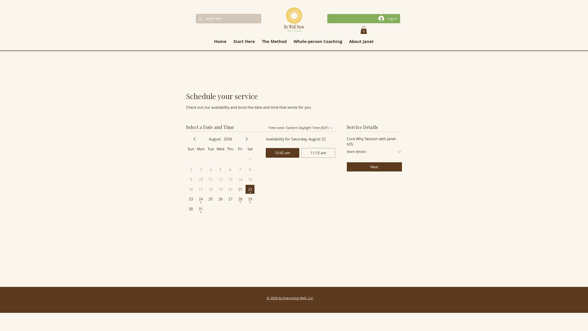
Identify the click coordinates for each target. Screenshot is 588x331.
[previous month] (194, 139)
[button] (363, 30)
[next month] (246, 139)
